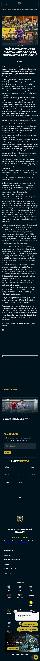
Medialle (7, 555)
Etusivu (4, 9)
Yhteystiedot (8, 551)
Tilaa (7, 453)
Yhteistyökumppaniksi (12, 560)
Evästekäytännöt (10, 569)
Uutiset (9, 9)
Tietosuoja (7, 573)
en (7, 4)
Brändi (6, 564)
